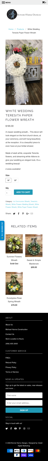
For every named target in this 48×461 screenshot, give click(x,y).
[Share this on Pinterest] (23, 213)
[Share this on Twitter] (14, 213)
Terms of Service (12, 372)
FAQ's (8, 357)
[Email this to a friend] (31, 213)
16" (8, 180)
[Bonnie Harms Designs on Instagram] (24, 428)
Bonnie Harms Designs (19, 443)
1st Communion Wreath (21, 201)
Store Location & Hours (15, 339)
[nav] (6, 2)
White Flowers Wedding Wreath (23, 204)
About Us (9, 324)
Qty (7, 188)
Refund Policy (11, 362)
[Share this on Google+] (27, 213)
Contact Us (10, 334)
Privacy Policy (11, 367)
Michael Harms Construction (17, 329)
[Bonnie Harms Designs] (24, 15)
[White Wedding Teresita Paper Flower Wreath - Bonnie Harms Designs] (24, 72)
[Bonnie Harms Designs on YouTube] (15, 428)
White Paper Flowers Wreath (28, 207)
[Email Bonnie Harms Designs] (29, 428)
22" (15, 180)
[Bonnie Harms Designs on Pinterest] (20, 428)
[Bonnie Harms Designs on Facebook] (11, 428)
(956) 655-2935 (12, 343)
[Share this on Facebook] (18, 213)
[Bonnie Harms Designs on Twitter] (7, 428)
